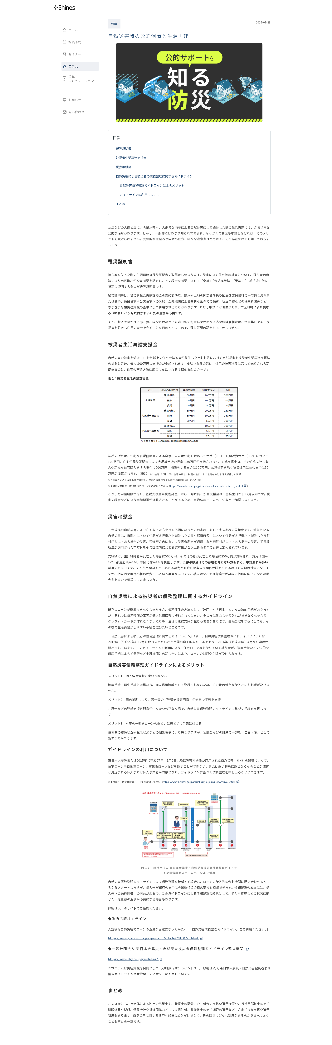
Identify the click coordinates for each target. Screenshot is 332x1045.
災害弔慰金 (123, 167)
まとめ (120, 204)
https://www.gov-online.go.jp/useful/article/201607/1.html (153, 938)
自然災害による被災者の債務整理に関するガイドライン (154, 176)
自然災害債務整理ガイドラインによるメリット (152, 185)
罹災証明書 (123, 148)
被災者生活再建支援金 (131, 157)
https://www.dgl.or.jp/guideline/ (133, 959)
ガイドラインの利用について (140, 194)
